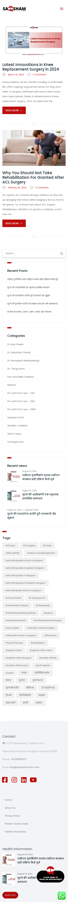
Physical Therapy (14, 642)
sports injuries (43, 665)
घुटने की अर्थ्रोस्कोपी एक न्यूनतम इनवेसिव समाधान (28, 287)
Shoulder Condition (17, 425)
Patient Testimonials (16, 823)
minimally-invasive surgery (41, 627)
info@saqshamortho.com (24, 767)
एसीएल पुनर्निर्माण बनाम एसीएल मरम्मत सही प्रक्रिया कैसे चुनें (32, 279)
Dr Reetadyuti (43, 605)
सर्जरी (25, 702)
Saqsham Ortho (15, 417)
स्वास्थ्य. (39, 702)
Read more (10, 895)
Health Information (16, 831)
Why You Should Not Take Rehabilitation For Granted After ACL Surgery (33, 177)
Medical (11, 384)
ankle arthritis (12, 552)
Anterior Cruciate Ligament (41, 552)
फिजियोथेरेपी (25, 695)
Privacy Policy (12, 815)
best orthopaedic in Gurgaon (21, 575)
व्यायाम (42, 695)
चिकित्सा (30, 687)
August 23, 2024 (29, 490)
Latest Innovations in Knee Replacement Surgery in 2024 (30, 67)
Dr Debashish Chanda (19, 352)
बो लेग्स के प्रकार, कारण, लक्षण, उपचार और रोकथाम (29, 311)
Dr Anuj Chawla (15, 344)
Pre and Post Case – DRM (21, 409)
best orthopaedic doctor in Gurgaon (24, 560)
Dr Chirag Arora (37, 597)
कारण (8, 680)
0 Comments (39, 74)
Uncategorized (15, 441)
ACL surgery (29, 545)
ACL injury (10, 545)
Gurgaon (48, 612)
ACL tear (47, 545)
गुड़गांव (22, 680)
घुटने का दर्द (38, 680)
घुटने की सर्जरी (12, 687)
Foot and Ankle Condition (20, 376)
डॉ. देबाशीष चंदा (48, 687)
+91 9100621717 (19, 759)
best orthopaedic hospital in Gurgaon (25, 567)
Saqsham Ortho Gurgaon (19, 657)
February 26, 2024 (17, 187)
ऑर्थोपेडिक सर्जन (41, 672)
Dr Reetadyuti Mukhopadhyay (23, 360)
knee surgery (12, 627)
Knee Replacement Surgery (47, 620)
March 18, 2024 (16, 74)
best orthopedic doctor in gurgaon (23, 590)
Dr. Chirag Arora (16, 368)
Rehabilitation (38, 642)
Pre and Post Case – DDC (21, 401)
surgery (10, 672)
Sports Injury (14, 433)
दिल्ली (9, 695)
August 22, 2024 (14, 509)
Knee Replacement (16, 620)
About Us (10, 807)
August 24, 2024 (29, 471)
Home (8, 799)
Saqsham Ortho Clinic (41, 650)
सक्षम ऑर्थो (10, 702)
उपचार (24, 672)
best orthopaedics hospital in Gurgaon (25, 582)
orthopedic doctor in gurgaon (21, 635)
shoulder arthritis (48, 657)
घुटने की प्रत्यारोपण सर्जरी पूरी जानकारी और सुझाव (28, 295)
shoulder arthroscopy (17, 665)
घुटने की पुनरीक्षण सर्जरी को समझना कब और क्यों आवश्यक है (32, 303)
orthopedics (50, 635)
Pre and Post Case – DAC (21, 393)
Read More (12, 110)
